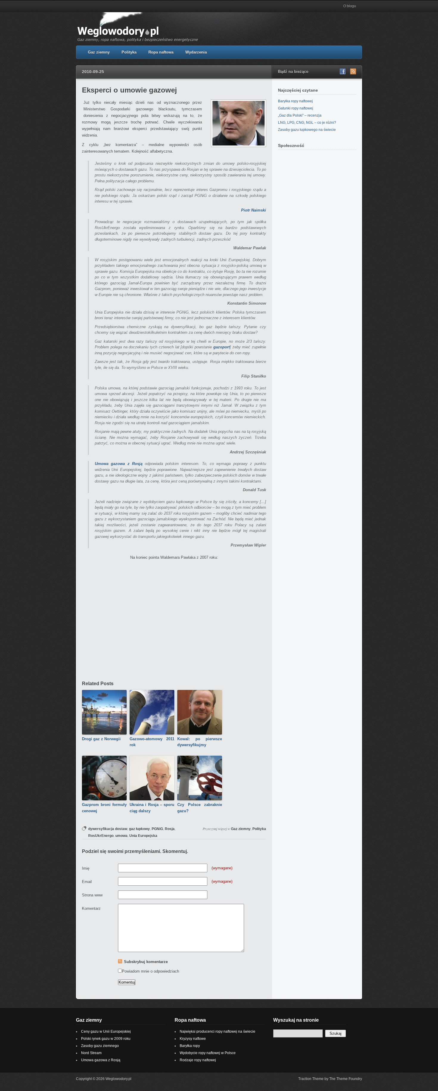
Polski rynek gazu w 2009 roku (106, 1039)
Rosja (170, 829)
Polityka (129, 52)
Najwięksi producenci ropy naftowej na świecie (217, 1031)
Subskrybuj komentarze (146, 961)
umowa (121, 836)
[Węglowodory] (139, 42)
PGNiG (157, 829)
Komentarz (91, 908)
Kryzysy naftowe (193, 1039)
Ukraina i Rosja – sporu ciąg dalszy (152, 807)
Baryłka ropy (190, 1046)
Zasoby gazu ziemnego (100, 1046)
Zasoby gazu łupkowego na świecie (307, 130)
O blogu (349, 6)
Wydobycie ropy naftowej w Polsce (208, 1053)
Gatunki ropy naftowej (295, 108)
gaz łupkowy (139, 829)
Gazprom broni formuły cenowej (104, 807)
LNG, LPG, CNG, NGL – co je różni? (307, 122)
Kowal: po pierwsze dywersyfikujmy (199, 742)
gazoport (221, 347)
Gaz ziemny (99, 52)
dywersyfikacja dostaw (107, 829)
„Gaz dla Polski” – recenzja (299, 115)
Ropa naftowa (160, 52)
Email (87, 881)
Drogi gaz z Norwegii (101, 739)
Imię (85, 868)
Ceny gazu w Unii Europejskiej (106, 1031)
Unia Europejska (143, 836)
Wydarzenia (196, 52)
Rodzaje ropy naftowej (198, 1060)
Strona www (92, 895)
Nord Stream (91, 1053)
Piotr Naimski (253, 210)
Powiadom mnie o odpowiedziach (150, 971)
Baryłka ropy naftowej (295, 101)
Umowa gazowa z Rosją (118, 463)
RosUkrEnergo (101, 836)
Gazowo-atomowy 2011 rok (152, 742)
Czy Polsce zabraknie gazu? (199, 807)
